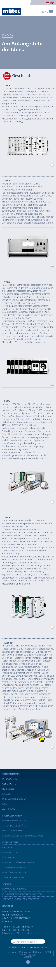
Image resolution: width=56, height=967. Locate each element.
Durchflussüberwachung (18, 862)
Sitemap (39, 952)
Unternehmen (11, 773)
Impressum (11, 952)
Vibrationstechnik (13, 877)
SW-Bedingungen (28, 954)
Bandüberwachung (14, 872)
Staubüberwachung (14, 867)
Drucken (28, 956)
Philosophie (9, 778)
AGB (47, 952)
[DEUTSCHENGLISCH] (28, 3)
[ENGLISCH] (52, 3)
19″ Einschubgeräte (14, 825)
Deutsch (47, 3)
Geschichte (9, 783)
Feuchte (7, 847)
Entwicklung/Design (14, 889)
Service (7, 884)
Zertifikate (8, 808)
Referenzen (9, 788)
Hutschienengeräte (14, 820)
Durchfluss (9, 852)
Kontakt (7, 906)
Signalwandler (12, 815)
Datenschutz (26, 952)
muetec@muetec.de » (20, 933)
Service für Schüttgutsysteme (20, 899)
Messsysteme (10, 842)
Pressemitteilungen (14, 798)
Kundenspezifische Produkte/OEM (22, 894)
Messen (6, 793)
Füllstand (8, 857)
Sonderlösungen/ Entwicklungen (23, 835)
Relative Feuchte (12, 830)
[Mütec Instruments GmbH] (11, 11)
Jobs (4, 803)
